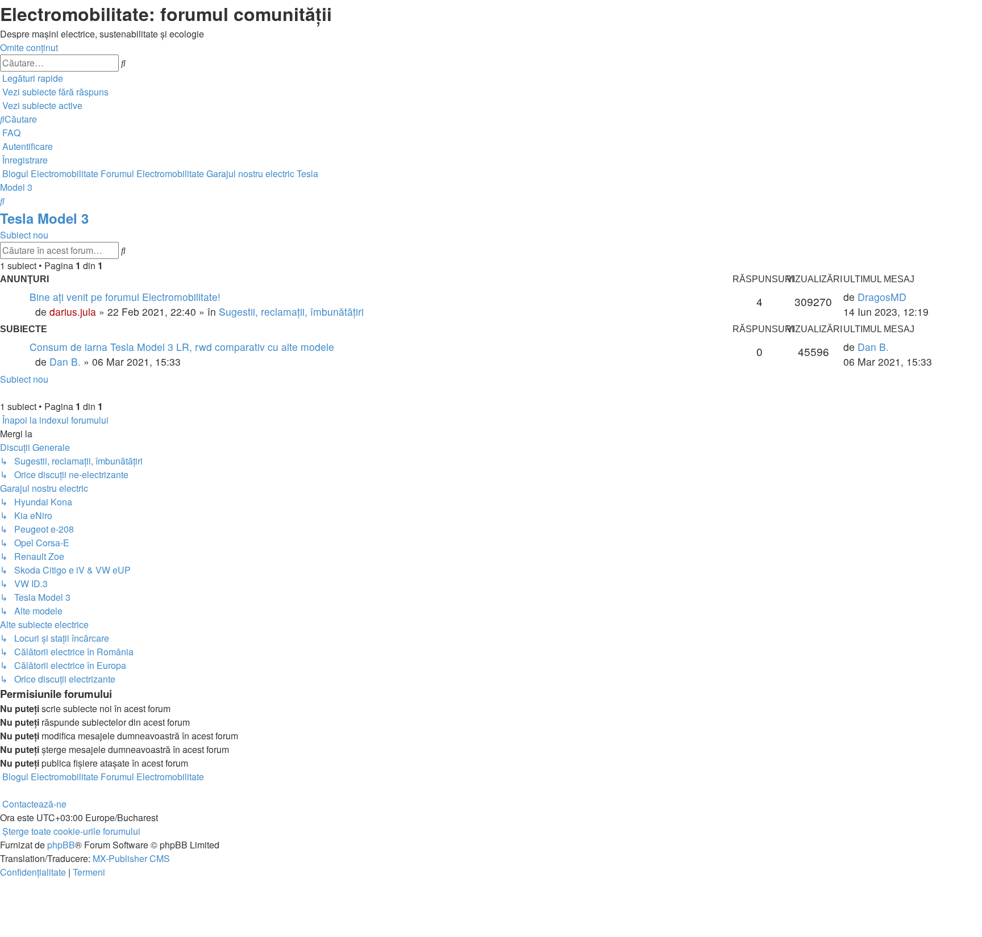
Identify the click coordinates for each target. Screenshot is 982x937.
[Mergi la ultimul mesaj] (910, 297)
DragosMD (882, 297)
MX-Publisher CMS (131, 858)
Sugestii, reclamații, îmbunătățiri (291, 311)
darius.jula (72, 311)
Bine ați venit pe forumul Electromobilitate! (125, 297)
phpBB (61, 844)
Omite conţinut (29, 47)
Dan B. (65, 361)
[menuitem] (54, 91)
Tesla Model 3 (44, 218)
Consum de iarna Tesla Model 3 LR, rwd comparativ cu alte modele (182, 347)
